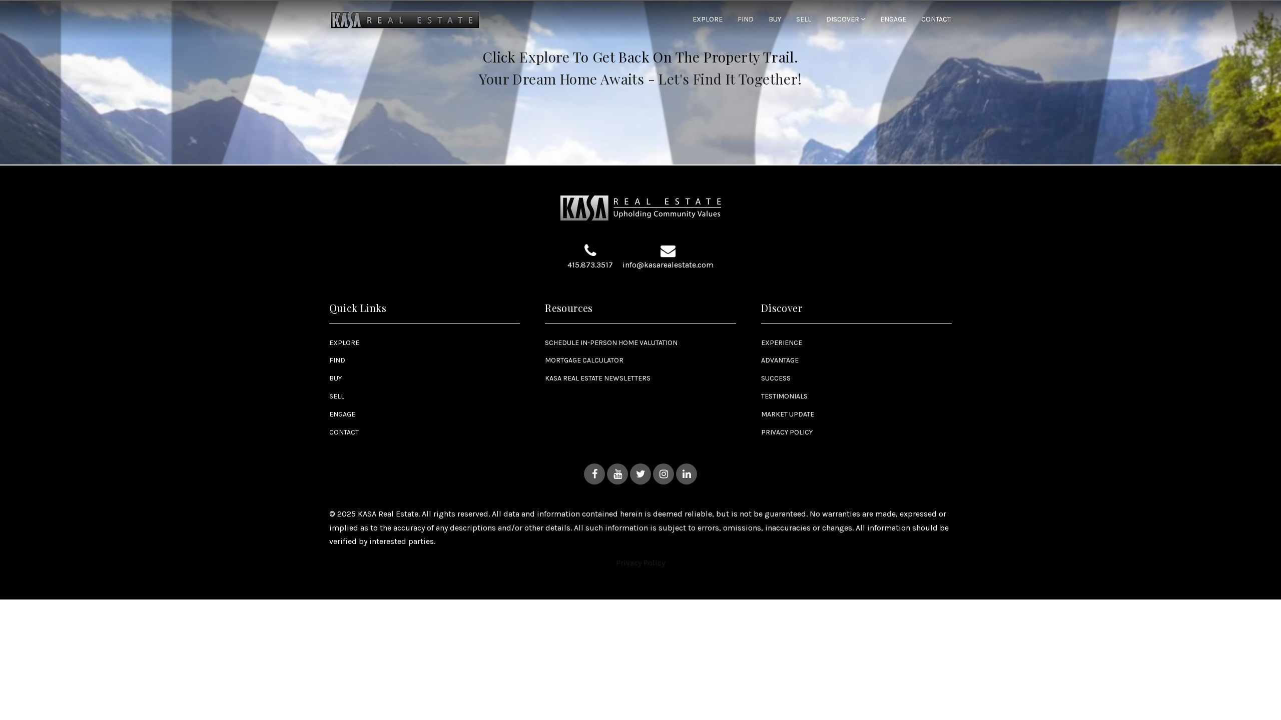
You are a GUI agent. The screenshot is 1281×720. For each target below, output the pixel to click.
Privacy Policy (640, 563)
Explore (544, 57)
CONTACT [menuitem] (936, 20)
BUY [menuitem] (775, 20)
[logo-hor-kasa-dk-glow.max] (405, 19)
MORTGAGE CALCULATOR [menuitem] (584, 360)
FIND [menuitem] (746, 20)
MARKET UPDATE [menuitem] (787, 414)
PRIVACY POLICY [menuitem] (787, 432)
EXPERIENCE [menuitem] (781, 342)
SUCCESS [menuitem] (776, 378)
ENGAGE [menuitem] (893, 20)
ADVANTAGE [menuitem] (780, 360)
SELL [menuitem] (803, 20)
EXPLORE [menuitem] (708, 20)
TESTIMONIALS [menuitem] (784, 396)
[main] (640, 82)
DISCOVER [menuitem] (843, 20)
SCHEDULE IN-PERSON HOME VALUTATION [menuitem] (611, 342)
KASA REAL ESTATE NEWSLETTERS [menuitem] (598, 378)
